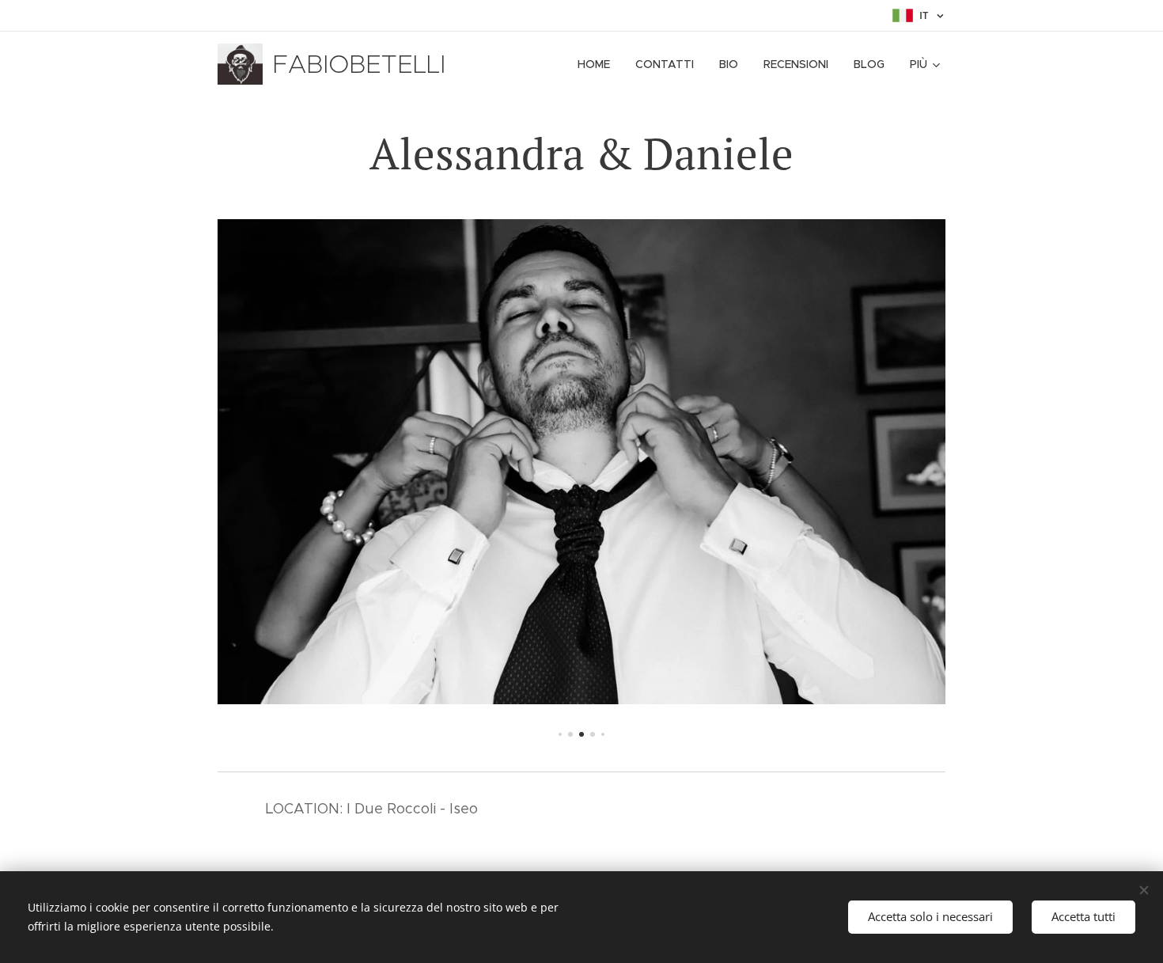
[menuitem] (598, 64)
